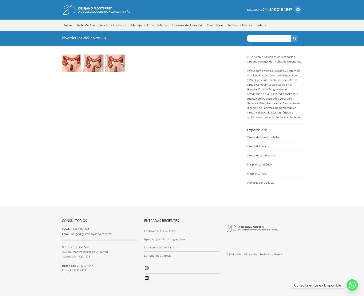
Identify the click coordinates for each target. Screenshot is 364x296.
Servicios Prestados (113, 25)
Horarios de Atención (187, 25)
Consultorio (215, 25)
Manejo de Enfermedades (149, 25)
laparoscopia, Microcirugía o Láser (165, 239)
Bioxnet (278, 254)
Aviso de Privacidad (247, 254)
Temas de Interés (240, 25)
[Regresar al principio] (352, 286)
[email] (297, 9)
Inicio (68, 25)
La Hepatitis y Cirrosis (157, 255)
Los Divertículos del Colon (160, 231)
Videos (261, 25)
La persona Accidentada (159, 247)
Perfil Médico (85, 25)
